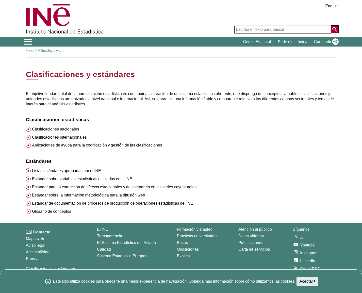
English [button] (332, 6)
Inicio (29, 50)
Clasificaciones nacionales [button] (55, 129)
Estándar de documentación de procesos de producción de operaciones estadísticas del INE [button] (112, 203)
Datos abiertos (251, 236)
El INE (102, 229)
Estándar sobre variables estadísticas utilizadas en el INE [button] (82, 179)
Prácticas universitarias (197, 236)
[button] (325, 41)
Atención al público (255, 229)
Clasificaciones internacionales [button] (59, 137)
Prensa (32, 259)
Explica (183, 256)
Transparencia (109, 236)
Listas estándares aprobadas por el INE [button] (66, 171)
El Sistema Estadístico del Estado (126, 243)
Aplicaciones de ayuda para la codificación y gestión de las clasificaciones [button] (97, 145)
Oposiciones (188, 249)
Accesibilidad (37, 252)
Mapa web (35, 239)
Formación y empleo (195, 229)
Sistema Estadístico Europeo (122, 256)
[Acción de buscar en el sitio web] (335, 29)
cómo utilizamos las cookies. (270, 281)
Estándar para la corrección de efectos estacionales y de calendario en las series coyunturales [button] (114, 187)
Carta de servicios (254, 249)
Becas (182, 243)
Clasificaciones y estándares (51, 269)
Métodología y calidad (53, 50)
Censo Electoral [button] (257, 42)
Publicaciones (250, 243)
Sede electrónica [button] (292, 42)
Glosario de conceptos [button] (51, 211)
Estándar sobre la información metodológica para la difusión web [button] (88, 195)
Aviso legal (35, 245)
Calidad (104, 249)
